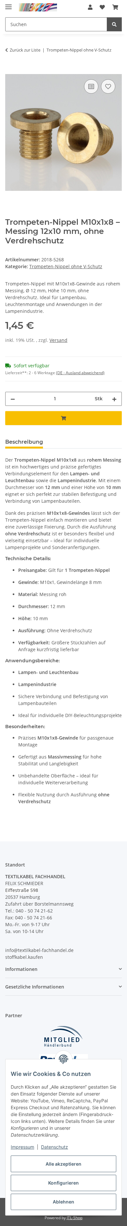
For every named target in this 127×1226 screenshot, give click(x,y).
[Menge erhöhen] (114, 399)
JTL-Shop (74, 1217)
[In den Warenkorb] (10, 70)
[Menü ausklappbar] (8, 4)
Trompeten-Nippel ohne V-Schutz (65, 266)
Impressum (22, 1147)
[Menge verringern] (13, 399)
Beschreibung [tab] (24, 442)
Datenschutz (54, 1147)
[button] (90, 7)
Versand (58, 340)
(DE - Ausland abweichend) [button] (80, 372)
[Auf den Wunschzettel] (108, 86)
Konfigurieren (63, 1183)
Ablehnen (63, 1201)
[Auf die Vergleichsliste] (91, 86)
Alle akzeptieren (63, 1164)
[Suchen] (114, 24)
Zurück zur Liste (25, 50)
